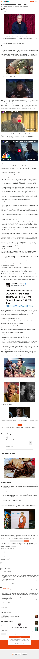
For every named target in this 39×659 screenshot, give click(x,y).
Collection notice (26, 651)
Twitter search (33, 310)
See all (3, 634)
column (21, 174)
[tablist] (5, 559)
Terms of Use (24, 639)
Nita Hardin (4, 568)
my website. (14, 546)
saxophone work (20, 503)
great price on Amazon (5, 545)
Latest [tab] (5, 612)
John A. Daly (5, 8)
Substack (14, 656)
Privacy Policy (27, 640)
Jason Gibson (4, 587)
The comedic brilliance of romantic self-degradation (10, 616)
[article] (19, 617)
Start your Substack (16, 654)
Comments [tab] (3, 559)
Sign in (36, 1)
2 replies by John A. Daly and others (9, 583)
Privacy (19, 651)
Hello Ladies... (4, 615)
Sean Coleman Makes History (7, 621)
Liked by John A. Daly (6, 569)
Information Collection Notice (19, 640)
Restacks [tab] (7, 559)
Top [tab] (2, 612)
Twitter (6, 537)
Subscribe (32, 1)
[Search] (37, 612)
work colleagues (4, 318)
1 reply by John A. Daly (7, 602)
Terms (22, 651)
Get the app (24, 654)
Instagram (12, 537)
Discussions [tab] (9, 612)
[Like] (1, 619)
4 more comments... (3, 607)
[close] (29, 623)
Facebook (2, 537)
